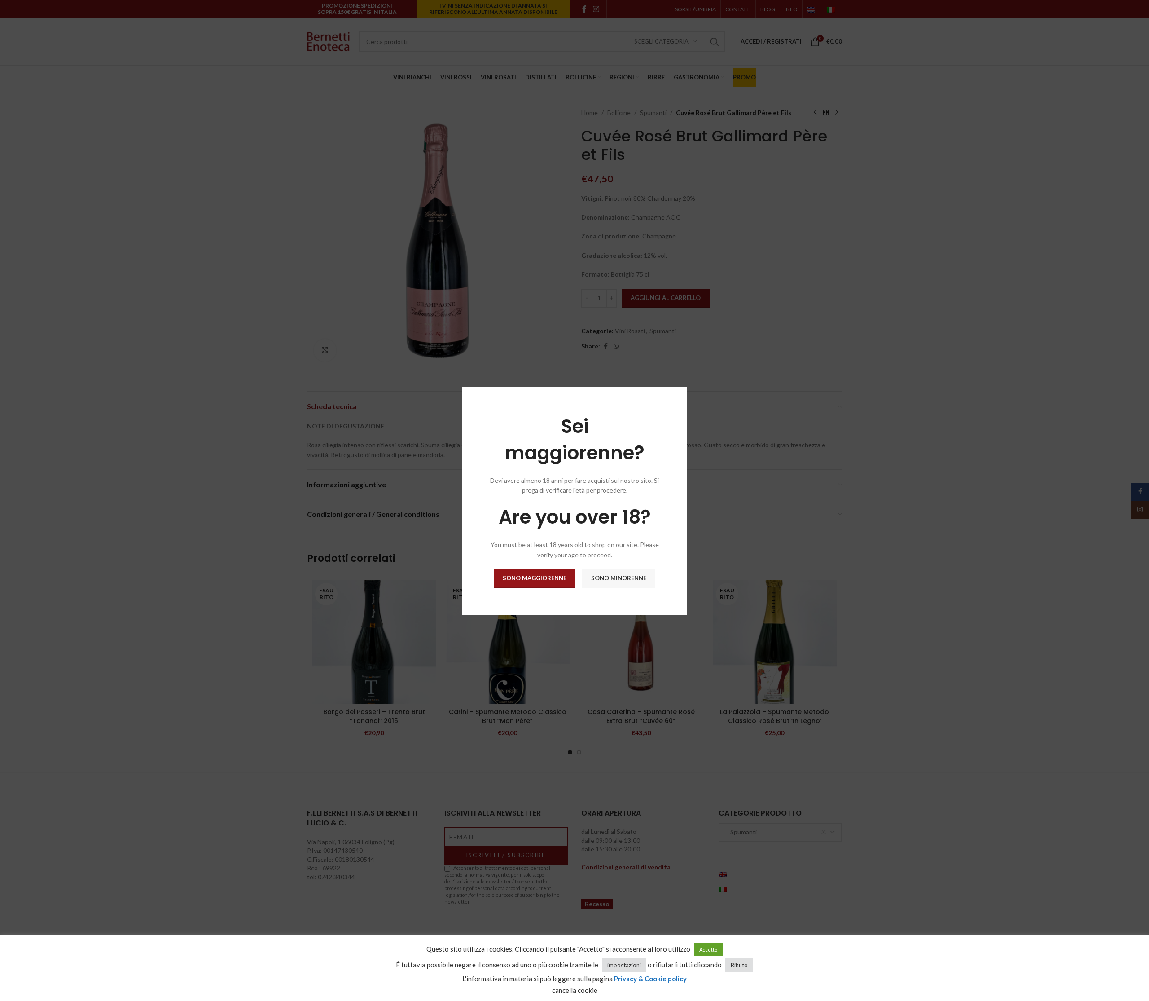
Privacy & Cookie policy (650, 979)
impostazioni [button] (624, 965)
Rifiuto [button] (739, 965)
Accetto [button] (708, 949)
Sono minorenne (618, 578)
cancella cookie (574, 990)
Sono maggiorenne (534, 578)
